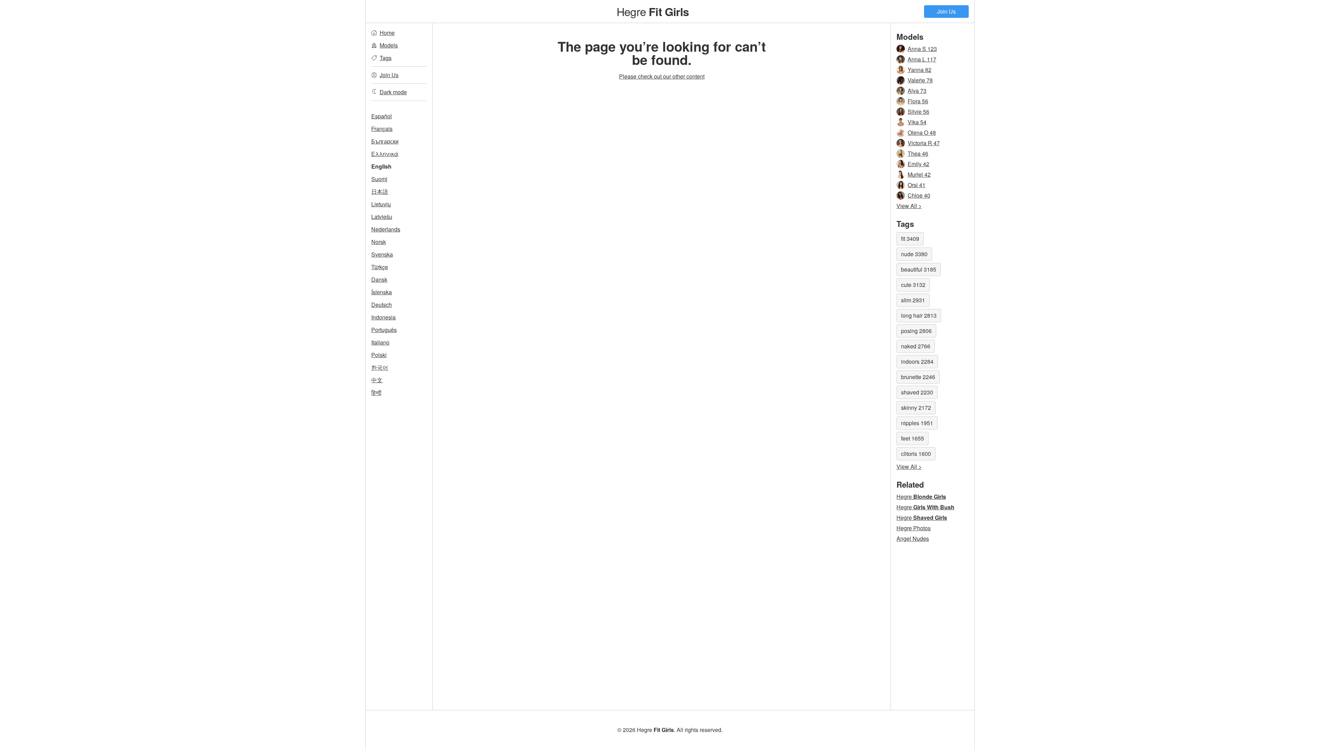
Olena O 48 (922, 132)
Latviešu (381, 217)
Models (389, 45)
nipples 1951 (917, 423)
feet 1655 (912, 438)
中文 (376, 380)
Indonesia (383, 317)
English (381, 166)
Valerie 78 (920, 80)
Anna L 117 (922, 59)
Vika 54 (917, 122)
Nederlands (385, 229)
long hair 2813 (919, 315)
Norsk (378, 242)
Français (382, 129)
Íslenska (381, 292)
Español (381, 116)
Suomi (379, 179)
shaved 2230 (917, 392)
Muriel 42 (919, 174)
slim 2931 (913, 300)
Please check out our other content (662, 76)
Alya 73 (917, 91)
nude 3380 (914, 254)
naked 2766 (915, 346)
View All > (909, 206)
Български (385, 141)
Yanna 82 (919, 70)
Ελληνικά (384, 154)
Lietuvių (381, 204)
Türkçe (379, 267)
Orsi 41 (916, 185)
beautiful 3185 (918, 269)
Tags (386, 58)
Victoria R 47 (924, 143)
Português (384, 330)
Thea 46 (918, 153)
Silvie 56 (918, 112)
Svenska (382, 254)
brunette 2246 (918, 377)
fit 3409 (910, 239)
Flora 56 (918, 101)
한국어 (379, 367)
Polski (379, 355)
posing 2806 (916, 331)
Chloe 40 (919, 195)
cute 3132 (913, 285)
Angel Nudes (912, 538)
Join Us (946, 11)
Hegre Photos (913, 528)
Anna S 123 (922, 49)
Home (387, 33)
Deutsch (381, 305)
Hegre (653, 11)
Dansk (379, 279)
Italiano (380, 342)
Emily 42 (918, 164)
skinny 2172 (916, 408)
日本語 (379, 191)
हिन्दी (376, 393)
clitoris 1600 (916, 454)
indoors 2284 (917, 361)
